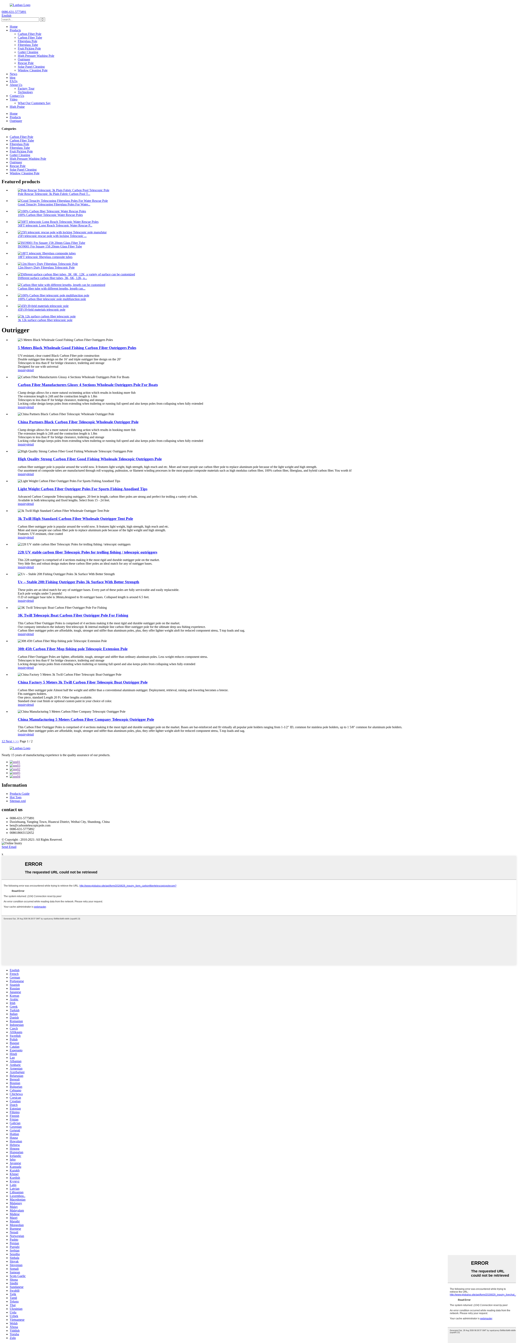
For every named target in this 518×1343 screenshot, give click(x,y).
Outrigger (24, 59)
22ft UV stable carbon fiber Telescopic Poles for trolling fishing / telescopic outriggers (87, 552)
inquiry (22, 370)
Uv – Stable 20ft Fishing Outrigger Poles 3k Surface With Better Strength (78, 582)
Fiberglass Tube (28, 45)
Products (15, 30)
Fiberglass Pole (27, 41)
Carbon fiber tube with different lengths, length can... (51, 288)
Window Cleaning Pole (33, 70)
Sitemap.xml (18, 801)
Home (14, 26)
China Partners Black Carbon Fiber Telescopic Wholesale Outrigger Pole (78, 422)
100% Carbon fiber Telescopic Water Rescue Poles (50, 215)
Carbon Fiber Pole (29, 34)
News (13, 74)
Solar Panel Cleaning (31, 66)
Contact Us (17, 95)
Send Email (9, 847)
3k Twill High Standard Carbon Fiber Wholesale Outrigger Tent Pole (75, 518)
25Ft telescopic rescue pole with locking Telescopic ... (52, 236)
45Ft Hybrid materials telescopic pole (41, 309)
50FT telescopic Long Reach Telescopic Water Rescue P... (55, 225)
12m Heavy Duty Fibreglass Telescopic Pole (46, 267)
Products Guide (20, 793)
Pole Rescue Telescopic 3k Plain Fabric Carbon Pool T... (54, 194)
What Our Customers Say (34, 103)
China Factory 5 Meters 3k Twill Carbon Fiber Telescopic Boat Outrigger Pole (83, 682)
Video (13, 99)
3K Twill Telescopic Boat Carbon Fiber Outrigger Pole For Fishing (73, 615)
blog (12, 77)
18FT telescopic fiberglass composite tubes (45, 257)
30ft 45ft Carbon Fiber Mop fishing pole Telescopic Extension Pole (72, 649)
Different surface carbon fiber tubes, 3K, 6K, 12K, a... (52, 278)
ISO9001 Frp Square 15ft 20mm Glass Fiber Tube (50, 246)
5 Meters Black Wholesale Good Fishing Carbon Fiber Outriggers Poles (77, 348)
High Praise (17, 106)
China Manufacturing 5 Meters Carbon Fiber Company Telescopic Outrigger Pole (86, 719)
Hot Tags (15, 797)
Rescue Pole (26, 63)
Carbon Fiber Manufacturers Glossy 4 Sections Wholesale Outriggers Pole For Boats (88, 385)
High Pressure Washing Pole (36, 55)
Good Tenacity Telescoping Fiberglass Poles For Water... (54, 204)
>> (17, 741)
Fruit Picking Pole (29, 48)
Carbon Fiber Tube (30, 37)
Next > (10, 741)
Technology (25, 92)
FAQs (13, 81)
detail (30, 370)
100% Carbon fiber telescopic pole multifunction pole (52, 299)
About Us (16, 85)
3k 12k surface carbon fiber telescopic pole (45, 320)
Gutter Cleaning (28, 52)
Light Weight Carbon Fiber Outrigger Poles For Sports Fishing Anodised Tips (82, 489)
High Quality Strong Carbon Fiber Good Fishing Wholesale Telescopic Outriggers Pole (90, 459)
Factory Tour (26, 88)
